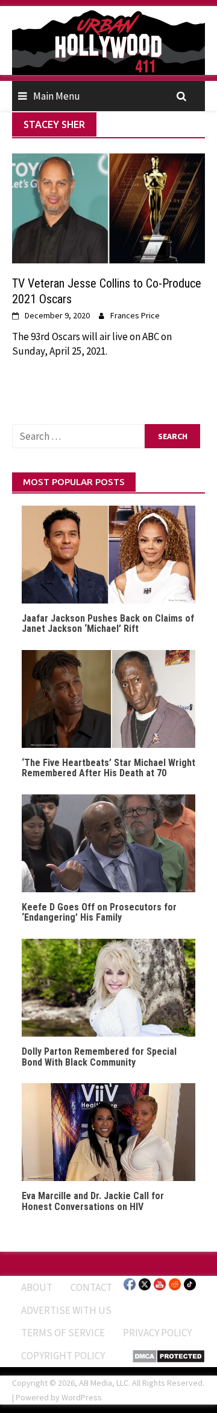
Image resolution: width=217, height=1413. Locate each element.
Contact (91, 1287)
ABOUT (36, 1287)
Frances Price (135, 315)
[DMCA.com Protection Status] (168, 1355)
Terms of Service (63, 1332)
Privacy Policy (157, 1332)
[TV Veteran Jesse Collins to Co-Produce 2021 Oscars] (108, 207)
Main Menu (56, 96)
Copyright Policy (63, 1355)
